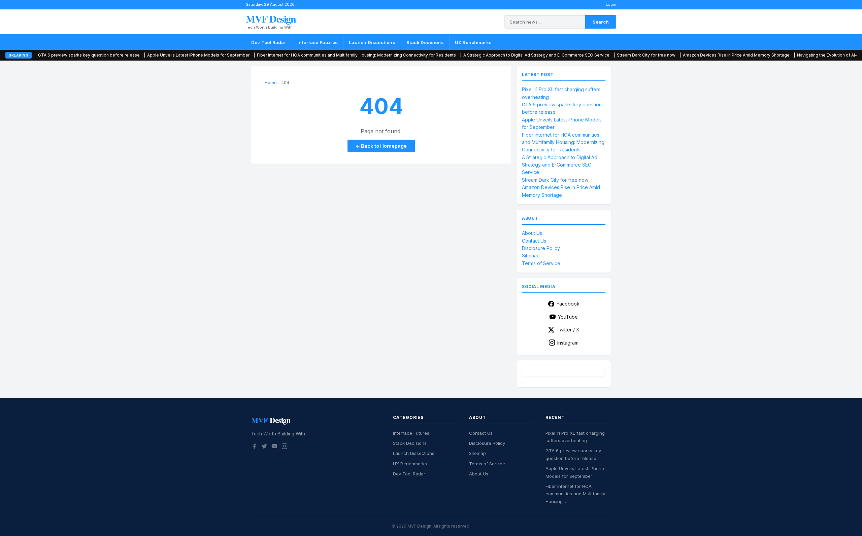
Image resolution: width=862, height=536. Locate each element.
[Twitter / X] (264, 447)
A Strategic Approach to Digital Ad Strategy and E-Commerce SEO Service (500, 55)
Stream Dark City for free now (609, 55)
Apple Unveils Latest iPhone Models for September (161, 55)
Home (271, 82)
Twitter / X (568, 329)
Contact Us (534, 241)
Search (601, 22)
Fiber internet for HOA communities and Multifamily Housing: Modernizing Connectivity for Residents (319, 55)
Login (611, 4)
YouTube (568, 317)
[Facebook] (254, 447)
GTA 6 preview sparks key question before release (52, 55)
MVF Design (271, 18)
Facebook (568, 304)
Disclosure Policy (541, 248)
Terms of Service (541, 263)
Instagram (567, 343)
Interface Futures (317, 42)
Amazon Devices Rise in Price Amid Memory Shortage (699, 55)
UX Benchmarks (473, 42)
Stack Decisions (425, 42)
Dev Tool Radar (268, 42)
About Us (532, 233)
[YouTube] (274, 447)
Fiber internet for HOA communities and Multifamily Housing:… (575, 494)
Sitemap (531, 255)
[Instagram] (284, 447)
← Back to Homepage (381, 146)
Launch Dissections (372, 42)
